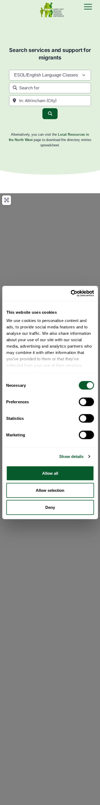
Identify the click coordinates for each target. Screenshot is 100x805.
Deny (50, 507)
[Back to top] (91, 796)
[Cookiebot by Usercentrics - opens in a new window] (71, 293)
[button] (88, 7)
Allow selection (50, 490)
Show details (71, 456)
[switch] (86, 401)
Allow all (50, 473)
